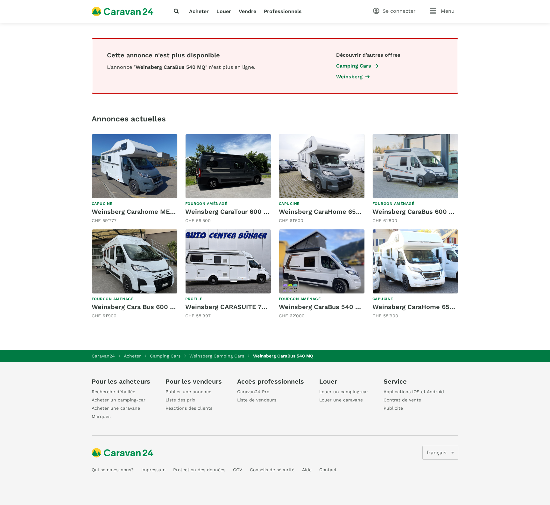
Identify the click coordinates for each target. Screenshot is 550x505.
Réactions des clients (189, 408)
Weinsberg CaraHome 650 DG (325, 211)
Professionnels (283, 11)
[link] (135, 179)
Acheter (199, 11)
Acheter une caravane (116, 408)
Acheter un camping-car (118, 399)
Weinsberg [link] (349, 77)
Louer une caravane (341, 399)
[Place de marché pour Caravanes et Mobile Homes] (122, 11)
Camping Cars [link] (353, 66)
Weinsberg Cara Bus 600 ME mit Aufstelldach (163, 307)
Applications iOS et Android (414, 391)
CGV (237, 469)
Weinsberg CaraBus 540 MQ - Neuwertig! (343, 307)
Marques (101, 416)
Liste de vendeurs (256, 399)
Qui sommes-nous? (113, 469)
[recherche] (177, 11)
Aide (307, 469)
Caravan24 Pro (253, 391)
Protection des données (199, 469)
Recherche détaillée (113, 391)
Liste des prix (180, 399)
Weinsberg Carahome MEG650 (139, 211)
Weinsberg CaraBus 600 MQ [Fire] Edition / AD (445, 211)
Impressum (153, 469)
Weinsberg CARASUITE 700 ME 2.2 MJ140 (250, 307)
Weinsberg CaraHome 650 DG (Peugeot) (434, 307)
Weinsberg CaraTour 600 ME (229, 211)
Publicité (393, 408)
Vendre (247, 11)
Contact (328, 469)
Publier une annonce (188, 391)
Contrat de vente (402, 399)
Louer (223, 11)
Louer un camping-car (343, 391)
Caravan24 (103, 355)
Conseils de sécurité (272, 469)
